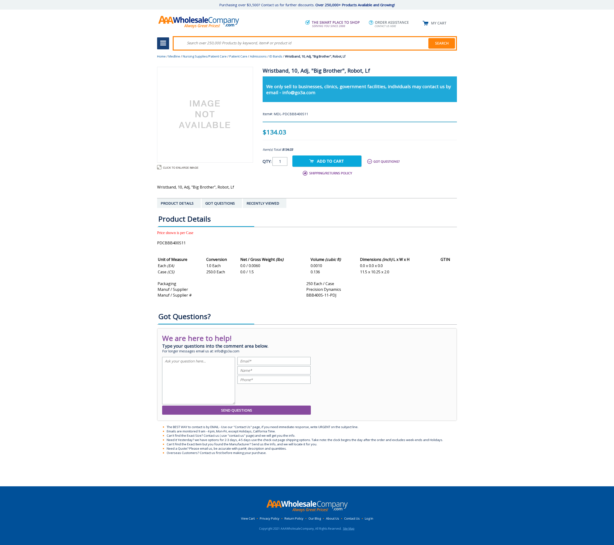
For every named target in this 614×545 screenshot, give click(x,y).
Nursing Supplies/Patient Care (205, 56)
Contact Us (352, 518)
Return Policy (293, 518)
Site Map (348, 529)
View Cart (248, 518)
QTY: (267, 161)
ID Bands (275, 56)
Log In (369, 518)
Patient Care (238, 56)
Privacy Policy (269, 518)
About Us (332, 518)
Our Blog (314, 518)
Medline (174, 56)
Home (161, 56)
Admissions (258, 56)
